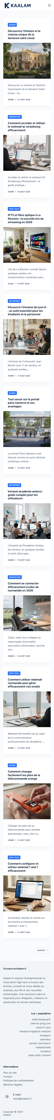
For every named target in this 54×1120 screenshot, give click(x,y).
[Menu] (49, 5)
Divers (12, 25)
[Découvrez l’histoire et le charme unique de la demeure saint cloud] (27, 61)
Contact (7, 1076)
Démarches (15, 117)
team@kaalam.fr (22, 1098)
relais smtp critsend (39, 1055)
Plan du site (9, 1072)
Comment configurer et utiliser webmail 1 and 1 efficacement (23, 867)
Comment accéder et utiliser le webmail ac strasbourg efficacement (26, 127)
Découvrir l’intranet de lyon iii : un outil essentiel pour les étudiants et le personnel (27, 311)
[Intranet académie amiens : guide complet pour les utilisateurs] (27, 521)
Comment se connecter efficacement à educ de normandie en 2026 (23, 587)
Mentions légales (12, 1084)
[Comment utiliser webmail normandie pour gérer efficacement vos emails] (27, 709)
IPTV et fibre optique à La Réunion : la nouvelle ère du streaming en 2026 (26, 218)
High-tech (14, 209)
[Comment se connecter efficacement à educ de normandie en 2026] (27, 613)
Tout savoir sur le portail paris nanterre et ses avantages (23, 403)
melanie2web (43, 1047)
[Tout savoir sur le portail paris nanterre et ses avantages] (27, 429)
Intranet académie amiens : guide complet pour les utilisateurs (25, 495)
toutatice (45, 1051)
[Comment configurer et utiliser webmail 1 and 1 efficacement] (27, 893)
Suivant (41, 950)
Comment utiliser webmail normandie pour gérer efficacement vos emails (25, 683)
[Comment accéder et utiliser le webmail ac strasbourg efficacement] (27, 153)
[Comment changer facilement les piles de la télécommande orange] (27, 801)
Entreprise (14, 301)
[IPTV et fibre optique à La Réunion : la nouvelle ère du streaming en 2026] (27, 245)
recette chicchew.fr (40, 1043)
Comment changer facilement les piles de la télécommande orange (24, 775)
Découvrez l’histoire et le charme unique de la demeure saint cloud (24, 34)
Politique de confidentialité (18, 1080)
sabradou (45, 1039)
